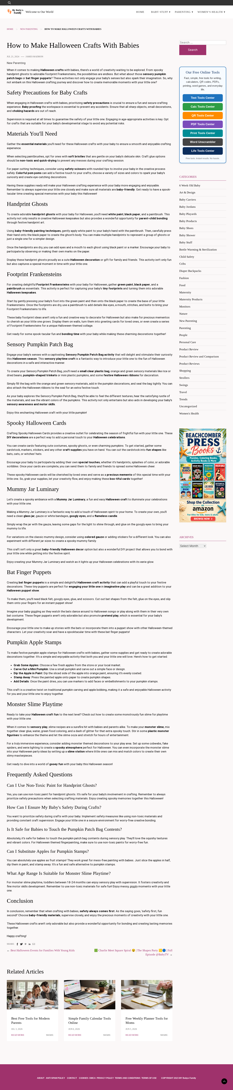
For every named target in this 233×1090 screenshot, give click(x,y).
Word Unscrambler (203, 142)
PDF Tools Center (203, 124)
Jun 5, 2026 (131, 1029)
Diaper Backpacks (190, 271)
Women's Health (189, 413)
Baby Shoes (186, 228)
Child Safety (186, 256)
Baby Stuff (159, 11)
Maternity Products (190, 299)
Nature (183, 313)
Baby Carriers (187, 199)
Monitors (184, 306)
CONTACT (72, 1078)
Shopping (185, 370)
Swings (183, 385)
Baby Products (188, 221)
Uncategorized (188, 406)
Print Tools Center (202, 133)
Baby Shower (187, 235)
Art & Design (187, 192)
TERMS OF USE (149, 1078)
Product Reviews (189, 363)
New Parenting (29, 29)
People (183, 335)
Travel (183, 392)
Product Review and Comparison (199, 356)
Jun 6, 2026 (74, 1029)
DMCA (92, 1078)
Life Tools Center (202, 150)
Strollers (184, 377)
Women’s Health (210, 11)
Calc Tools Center (203, 106)
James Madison (34, 56)
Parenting (183, 11)
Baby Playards (188, 214)
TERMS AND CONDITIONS (127, 1078)
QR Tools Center (203, 115)
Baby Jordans (187, 206)
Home (140, 11)
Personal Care (187, 342)
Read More (17, 1035)
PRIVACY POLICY (105, 1078)
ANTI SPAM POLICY (55, 1078)
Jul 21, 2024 (13, 56)
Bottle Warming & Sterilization (198, 249)
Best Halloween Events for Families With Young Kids (43, 950)
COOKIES (83, 1078)
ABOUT (41, 1078)
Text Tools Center (203, 97)
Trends (183, 399)
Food (182, 285)
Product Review (188, 349)
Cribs (182, 263)
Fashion (184, 278)
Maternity (185, 292)
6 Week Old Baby (189, 185)
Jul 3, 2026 (17, 1029)
